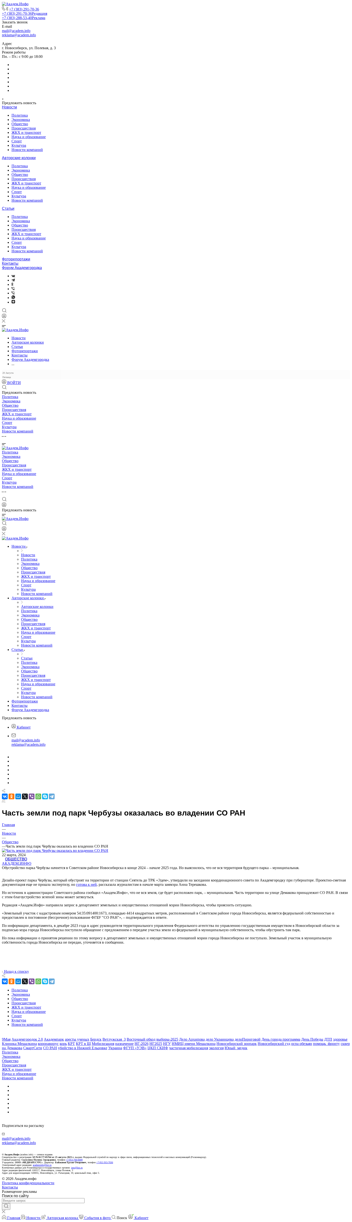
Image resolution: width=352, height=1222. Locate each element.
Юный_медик (236, 1048)
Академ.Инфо (16, 863)
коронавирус (48, 1044)
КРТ (71, 1044)
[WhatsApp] (38, 796)
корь (63, 1044)
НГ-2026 (141, 1044)
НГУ (167, 1044)
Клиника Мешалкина (19, 1044)
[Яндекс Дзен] (13, 302)
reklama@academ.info (19, 35)
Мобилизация (103, 1044)
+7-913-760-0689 (74, 1159)
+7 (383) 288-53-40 (23, 18)
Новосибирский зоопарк (236, 1044)
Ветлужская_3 (114, 1039)
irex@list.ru (77, 1167)
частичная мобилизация (188, 1048)
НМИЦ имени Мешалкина (194, 1044)
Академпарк (54, 1039)
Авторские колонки (19, 158)
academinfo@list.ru (42, 1165)
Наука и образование (28, 137)
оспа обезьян (301, 1044)
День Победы (312, 1039)
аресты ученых (77, 1039)
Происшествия (23, 128)
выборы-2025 (167, 1039)
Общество (19, 124)
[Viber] (13, 289)
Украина (115, 1048)
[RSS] (3, 801)
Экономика (20, 120)
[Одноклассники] (12, 284)
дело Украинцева (220, 1039)
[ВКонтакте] (13, 276)
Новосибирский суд (274, 1044)
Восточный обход (141, 1039)
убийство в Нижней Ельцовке (82, 1048)
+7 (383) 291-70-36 (24, 9)
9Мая (6, 1039)
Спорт (16, 141)
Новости (9, 107)
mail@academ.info (16, 31)
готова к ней (86, 884)
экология (216, 1048)
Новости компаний (27, 150)
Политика (19, 115)
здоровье (340, 1039)
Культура (18, 145)
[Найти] (6, 1206)
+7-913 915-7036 (104, 1162)
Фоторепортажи (16, 259)
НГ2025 (155, 1044)
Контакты (10, 263)
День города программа (280, 1039)
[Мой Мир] (18, 796)
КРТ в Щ (83, 1044)
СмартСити (32, 1048)
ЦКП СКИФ (158, 1048)
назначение (124, 1044)
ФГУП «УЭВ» (135, 1048)
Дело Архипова (192, 1039)
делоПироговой (248, 1039)
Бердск (96, 1039)
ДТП (328, 1039)
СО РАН (50, 1048)
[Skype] (45, 796)
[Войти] (4, 317)
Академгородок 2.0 (27, 1039)
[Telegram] (13, 280)
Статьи (8, 208)
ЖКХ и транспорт (26, 132)
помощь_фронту (326, 1044)
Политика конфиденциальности (28, 1183)
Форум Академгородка (22, 268)
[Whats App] (13, 298)
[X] (25, 796)
